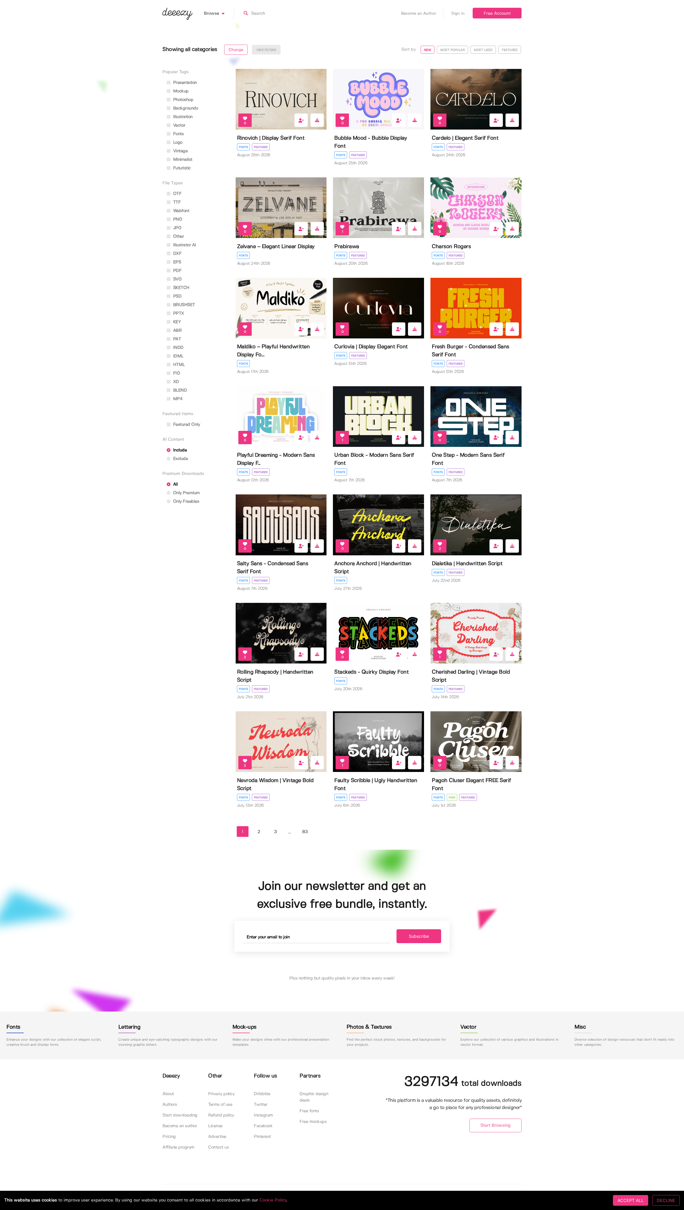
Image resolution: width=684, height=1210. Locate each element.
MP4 (177, 399)
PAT (176, 339)
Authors (169, 1105)
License (215, 1126)
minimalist (182, 160)
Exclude (180, 459)
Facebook (263, 1126)
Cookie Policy (272, 1200)
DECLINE (666, 1200)
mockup (180, 91)
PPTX (178, 313)
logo (177, 142)
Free (452, 797)
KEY (176, 322)
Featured (261, 147)
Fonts (243, 147)
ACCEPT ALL (630, 1200)
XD (175, 382)
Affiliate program (178, 1147)
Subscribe (419, 936)
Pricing (169, 1137)
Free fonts (309, 1111)
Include (179, 450)
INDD (178, 348)
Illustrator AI (184, 245)
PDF (176, 271)
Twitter (260, 1105)
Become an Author (418, 13)
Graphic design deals (314, 1097)
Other (178, 237)
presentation (184, 83)
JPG (176, 228)
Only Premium (186, 493)
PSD (176, 296)
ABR (176, 331)
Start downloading (179, 1115)
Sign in (458, 13)
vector (178, 125)
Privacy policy (221, 1094)
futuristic (181, 168)
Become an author (179, 1126)
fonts (178, 134)
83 (305, 832)
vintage (180, 151)
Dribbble (262, 1094)
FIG (176, 373)
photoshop (182, 100)
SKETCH (180, 288)
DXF (176, 254)
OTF (176, 194)
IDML (178, 356)
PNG (177, 219)
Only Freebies (185, 501)
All (175, 484)
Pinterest (262, 1137)
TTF (176, 202)
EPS (176, 262)
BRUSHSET (183, 305)
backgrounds (185, 108)
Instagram (263, 1115)
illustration (182, 117)
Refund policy (221, 1115)
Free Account (497, 13)
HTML (178, 365)
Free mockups (313, 1122)
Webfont (180, 211)
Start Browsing (495, 1125)
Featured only (186, 425)
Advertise (217, 1137)
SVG (176, 279)
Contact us (218, 1147)
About (168, 1094)
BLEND (179, 390)
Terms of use (220, 1105)
